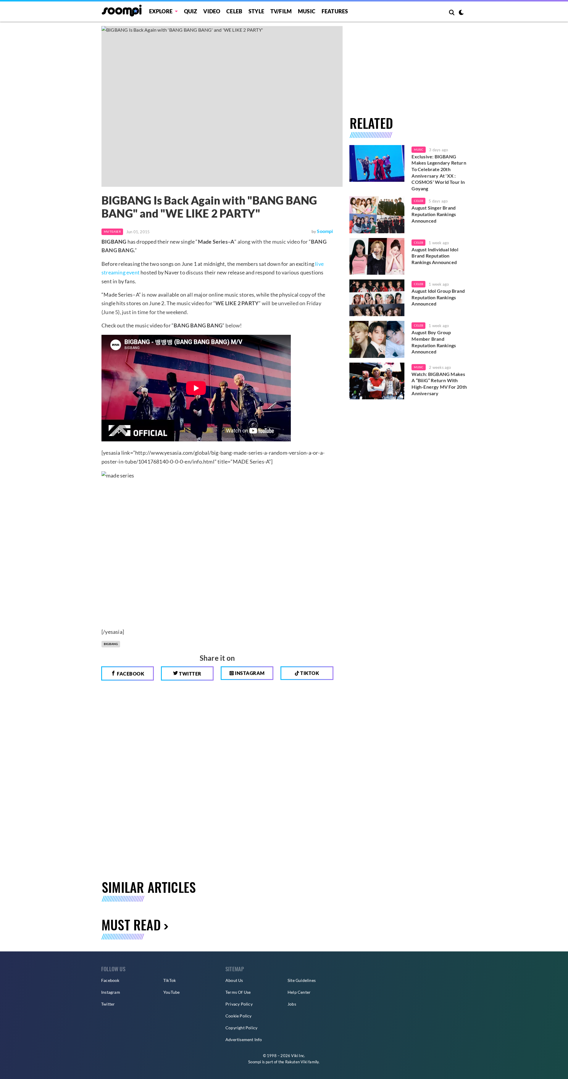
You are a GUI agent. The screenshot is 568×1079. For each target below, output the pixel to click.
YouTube (171, 992)
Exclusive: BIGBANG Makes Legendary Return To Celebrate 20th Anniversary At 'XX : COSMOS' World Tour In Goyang (439, 172)
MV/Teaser (112, 231)
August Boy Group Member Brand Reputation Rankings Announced (434, 341)
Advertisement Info (243, 1039)
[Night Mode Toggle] (461, 13)
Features (335, 11)
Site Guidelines (302, 980)
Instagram (249, 673)
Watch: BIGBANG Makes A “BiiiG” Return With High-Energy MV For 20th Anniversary (439, 383)
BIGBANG (111, 644)
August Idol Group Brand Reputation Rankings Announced (438, 297)
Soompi (325, 231)
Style (256, 11)
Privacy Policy (239, 1003)
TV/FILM (281, 11)
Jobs (292, 1003)
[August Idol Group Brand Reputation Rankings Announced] (377, 297)
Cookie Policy (238, 1015)
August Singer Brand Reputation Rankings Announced (434, 214)
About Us (234, 980)
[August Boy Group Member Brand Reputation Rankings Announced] (377, 339)
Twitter (189, 673)
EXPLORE (160, 11)
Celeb (234, 11)
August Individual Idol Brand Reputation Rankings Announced (435, 256)
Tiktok (309, 673)
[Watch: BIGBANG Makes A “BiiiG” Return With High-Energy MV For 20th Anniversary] (377, 381)
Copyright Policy (241, 1027)
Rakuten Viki (296, 1061)
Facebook (130, 673)
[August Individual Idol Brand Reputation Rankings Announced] (377, 256)
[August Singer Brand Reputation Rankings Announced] (377, 214)
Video (211, 11)
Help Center (299, 992)
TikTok (169, 980)
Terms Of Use (238, 992)
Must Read (131, 924)
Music (306, 11)
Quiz (190, 11)
